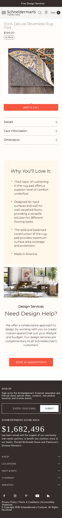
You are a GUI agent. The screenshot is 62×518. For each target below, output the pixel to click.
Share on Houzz (28, 151)
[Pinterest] (26, 495)
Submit (49, 408)
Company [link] (8, 477)
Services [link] (8, 484)
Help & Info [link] (9, 470)
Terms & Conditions (29, 502)
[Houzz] (48, 495)
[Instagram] (15, 495)
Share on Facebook (6, 151)
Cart (55, 13)
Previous (3, 6)
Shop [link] (5, 456)
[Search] (39, 12)
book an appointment (31, 362)
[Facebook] (4, 495)
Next (59, 6)
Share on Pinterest (17, 151)
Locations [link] (9, 463)
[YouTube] (37, 495)
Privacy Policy (9, 502)
